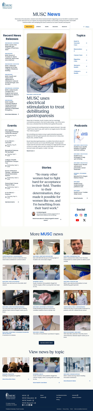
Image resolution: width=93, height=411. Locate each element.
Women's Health (80, 66)
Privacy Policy (66, 409)
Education (55, 26)
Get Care (58, 397)
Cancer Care (80, 55)
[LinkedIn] (29, 405)
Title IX (71, 409)
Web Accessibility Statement (80, 409)
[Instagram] (27, 405)
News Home (79, 3)
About (41, 395)
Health (46, 26)
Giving (58, 399)
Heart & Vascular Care (80, 43)
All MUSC (87, 3)
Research (64, 26)
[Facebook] (23, 405)
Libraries (75, 395)
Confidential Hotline (61, 395)
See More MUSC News (46, 343)
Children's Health (80, 72)
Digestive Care (80, 60)
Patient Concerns (76, 397)
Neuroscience (80, 50)
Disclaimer (59, 409)
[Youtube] (31, 405)
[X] (25, 405)
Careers (43, 397)
